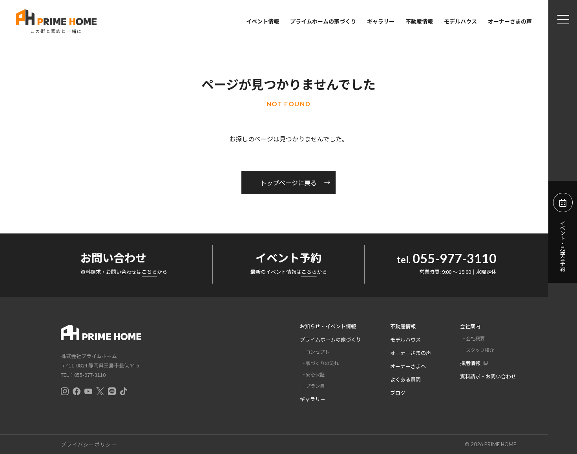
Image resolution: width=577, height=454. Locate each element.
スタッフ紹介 (480, 349)
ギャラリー (380, 21)
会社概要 (475, 338)
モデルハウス (460, 21)
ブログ (397, 392)
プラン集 (315, 385)
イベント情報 (262, 21)
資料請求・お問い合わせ (488, 376)
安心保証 (315, 374)
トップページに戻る (288, 182)
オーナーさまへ (408, 366)
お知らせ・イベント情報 (328, 326)
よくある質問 (405, 379)
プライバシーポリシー (89, 444)
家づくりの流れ (322, 363)
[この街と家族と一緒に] (56, 17)
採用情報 (470, 363)
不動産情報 (419, 21)
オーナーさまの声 (510, 21)
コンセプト (317, 351)
